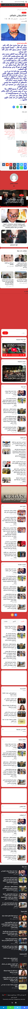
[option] (14, 198)
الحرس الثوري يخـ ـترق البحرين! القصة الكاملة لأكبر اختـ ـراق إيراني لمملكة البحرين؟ (14, 500)
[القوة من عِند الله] (21, 126)
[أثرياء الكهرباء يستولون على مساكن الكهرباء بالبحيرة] (21, 701)
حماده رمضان (21, 18)
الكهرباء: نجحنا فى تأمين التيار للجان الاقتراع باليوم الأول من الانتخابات (10, 947)
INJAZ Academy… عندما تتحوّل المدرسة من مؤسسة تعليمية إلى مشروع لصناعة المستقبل (9, 410)
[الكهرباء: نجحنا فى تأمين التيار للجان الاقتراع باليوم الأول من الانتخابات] (23, 948)
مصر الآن (19, 9)
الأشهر (14, 621)
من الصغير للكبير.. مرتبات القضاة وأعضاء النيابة (9, 694)
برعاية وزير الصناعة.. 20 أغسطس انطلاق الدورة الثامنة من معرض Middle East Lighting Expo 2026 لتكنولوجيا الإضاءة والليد (9, 402)
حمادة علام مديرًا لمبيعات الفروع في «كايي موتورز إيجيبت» (10, 392)
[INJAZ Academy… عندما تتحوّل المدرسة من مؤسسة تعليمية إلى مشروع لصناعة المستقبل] (21, 411)
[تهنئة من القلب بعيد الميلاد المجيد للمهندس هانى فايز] (21, 512)
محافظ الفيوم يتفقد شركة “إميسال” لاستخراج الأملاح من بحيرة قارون (10, 940)
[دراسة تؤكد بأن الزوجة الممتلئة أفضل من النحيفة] (21, 707)
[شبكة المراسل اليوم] (19, 1)
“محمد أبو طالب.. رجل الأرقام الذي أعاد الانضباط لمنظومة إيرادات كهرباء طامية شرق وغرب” (10, 554)
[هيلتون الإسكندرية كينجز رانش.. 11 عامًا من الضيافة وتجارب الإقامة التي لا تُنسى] (21, 429)
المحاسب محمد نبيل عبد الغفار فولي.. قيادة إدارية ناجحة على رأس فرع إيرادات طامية (19, 443)
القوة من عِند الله (23, 129)
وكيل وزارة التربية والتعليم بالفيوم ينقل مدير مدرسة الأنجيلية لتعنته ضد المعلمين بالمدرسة (7, 282)
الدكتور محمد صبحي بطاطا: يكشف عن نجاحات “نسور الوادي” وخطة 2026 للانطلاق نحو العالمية (22, 150)
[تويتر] (21, 164)
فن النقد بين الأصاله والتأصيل (9, 263)
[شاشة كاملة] (4, 355)
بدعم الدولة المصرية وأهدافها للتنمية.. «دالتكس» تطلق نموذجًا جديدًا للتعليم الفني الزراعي (15, 378)
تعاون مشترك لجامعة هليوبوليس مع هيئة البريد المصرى (20, 479)
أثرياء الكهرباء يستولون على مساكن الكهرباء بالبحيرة (10, 699)
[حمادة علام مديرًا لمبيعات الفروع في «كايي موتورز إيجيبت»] (21, 393)
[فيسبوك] (25, 164)
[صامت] (6, 355)
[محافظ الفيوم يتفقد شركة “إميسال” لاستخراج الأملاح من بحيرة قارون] (23, 941)
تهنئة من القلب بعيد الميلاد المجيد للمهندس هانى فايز (10, 511)
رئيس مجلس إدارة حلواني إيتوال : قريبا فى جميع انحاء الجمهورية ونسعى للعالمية (10, 713)
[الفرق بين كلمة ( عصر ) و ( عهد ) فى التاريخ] (21, 721)
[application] (14, 350)
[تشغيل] (23, 355)
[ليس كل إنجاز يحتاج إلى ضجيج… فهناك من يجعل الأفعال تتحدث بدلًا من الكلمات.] (6, 464)
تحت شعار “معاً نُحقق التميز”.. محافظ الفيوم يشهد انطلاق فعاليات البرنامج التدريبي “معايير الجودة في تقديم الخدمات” (9, 925)
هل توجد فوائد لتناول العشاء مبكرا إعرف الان (10, 916)
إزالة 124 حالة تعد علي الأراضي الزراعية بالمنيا (22, 280)
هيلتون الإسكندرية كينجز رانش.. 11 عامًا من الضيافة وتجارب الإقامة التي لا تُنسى (9, 428)
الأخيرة (22, 621)
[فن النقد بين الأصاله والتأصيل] (7, 258)
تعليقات (5, 621)
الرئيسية (24, 9)
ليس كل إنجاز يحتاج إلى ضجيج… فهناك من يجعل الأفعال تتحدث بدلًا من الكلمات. (19, 463)
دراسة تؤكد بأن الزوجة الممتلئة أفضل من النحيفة (9, 706)
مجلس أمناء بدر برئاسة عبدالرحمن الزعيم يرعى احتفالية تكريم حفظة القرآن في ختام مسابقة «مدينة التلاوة (9, 132)
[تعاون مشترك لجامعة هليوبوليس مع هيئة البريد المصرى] (6, 480)
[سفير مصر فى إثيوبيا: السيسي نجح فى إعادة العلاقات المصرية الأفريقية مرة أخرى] (21, 258)
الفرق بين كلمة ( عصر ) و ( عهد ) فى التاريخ (9, 720)
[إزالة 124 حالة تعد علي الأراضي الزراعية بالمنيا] (21, 274)
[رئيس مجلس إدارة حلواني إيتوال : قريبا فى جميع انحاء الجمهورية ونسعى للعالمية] (21, 714)
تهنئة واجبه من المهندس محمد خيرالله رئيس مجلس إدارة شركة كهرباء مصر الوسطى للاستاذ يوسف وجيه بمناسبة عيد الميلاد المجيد (9, 545)
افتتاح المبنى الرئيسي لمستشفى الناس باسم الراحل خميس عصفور (15, 202)
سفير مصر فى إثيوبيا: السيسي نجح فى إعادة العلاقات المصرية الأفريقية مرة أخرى (21, 265)
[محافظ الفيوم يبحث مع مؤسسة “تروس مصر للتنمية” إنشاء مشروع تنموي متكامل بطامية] (23, 933)
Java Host (11, 999)
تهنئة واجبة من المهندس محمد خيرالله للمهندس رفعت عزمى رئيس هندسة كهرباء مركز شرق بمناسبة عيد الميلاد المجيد (9, 520)
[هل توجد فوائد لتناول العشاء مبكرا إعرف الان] (23, 918)
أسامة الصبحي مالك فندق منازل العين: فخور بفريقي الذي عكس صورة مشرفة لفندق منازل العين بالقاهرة (19, 471)
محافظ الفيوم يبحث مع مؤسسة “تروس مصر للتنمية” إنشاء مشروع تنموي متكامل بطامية (10, 933)
